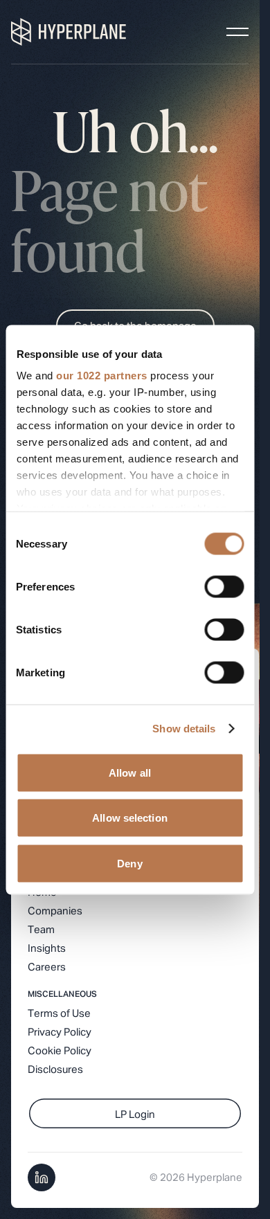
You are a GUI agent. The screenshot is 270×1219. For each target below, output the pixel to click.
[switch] (224, 586)
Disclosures (55, 1070)
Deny (129, 863)
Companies (55, 911)
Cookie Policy (59, 1051)
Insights (47, 948)
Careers (47, 967)
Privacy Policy (59, 1032)
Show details (183, 728)
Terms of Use (59, 1014)
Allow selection (130, 818)
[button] (237, 32)
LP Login (135, 1115)
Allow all (130, 772)
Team (41, 930)
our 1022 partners (101, 375)
